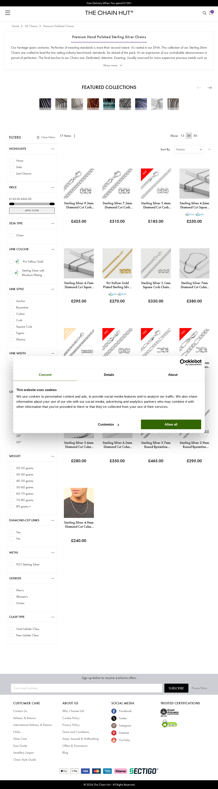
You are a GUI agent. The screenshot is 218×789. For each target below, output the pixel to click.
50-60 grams (24, 487)
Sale (19, 167)
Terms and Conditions (75, 732)
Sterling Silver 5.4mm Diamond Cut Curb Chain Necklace (156, 205)
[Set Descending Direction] (209, 149)
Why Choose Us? (73, 711)
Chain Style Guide (24, 759)
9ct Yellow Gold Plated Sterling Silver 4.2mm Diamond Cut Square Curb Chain (117, 285)
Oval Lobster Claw (27, 629)
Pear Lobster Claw (27, 635)
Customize (106, 424)
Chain (20, 235)
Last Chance (23, 173)
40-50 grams (24, 480)
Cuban (20, 313)
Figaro (20, 333)
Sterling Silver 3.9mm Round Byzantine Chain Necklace (194, 445)
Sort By (165, 149)
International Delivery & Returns (32, 725)
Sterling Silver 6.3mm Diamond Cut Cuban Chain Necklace (117, 445)
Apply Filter (32, 210)
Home (16, 26)
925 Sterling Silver (27, 564)
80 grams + (23, 506)
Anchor (20, 301)
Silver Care (20, 739)
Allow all (171, 424)
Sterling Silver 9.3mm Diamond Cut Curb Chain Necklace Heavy (78, 205)
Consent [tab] (45, 374)
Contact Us (20, 711)
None (19, 160)
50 (195, 136)
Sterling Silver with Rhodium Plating (33, 273)
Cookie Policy (71, 718)
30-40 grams (24, 474)
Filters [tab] (15, 137)
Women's (22, 596)
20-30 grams (24, 468)
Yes (18, 532)
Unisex (20, 603)
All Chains (31, 26)
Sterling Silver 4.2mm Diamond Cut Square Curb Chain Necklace (194, 205)
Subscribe (176, 688)
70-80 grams (24, 500)
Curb (19, 320)
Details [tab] (109, 374)
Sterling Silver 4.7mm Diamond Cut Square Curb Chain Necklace (79, 285)
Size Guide (20, 746)
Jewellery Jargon (23, 752)
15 (182, 136)
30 (189, 136)
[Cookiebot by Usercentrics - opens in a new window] (183, 362)
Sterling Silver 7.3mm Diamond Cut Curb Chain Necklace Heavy (117, 205)
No (18, 538)
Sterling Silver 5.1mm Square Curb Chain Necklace (156, 285)
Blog (65, 752)
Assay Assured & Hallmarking (80, 739)
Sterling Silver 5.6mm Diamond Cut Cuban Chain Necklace (78, 445)
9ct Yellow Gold (33, 261)
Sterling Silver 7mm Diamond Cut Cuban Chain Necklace (194, 285)
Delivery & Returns (24, 718)
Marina (20, 339)
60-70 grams (24, 493)
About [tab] (173, 374)
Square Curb (24, 326)
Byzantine (22, 307)
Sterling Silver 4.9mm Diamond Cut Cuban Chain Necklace (78, 524)
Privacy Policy (199, 688)
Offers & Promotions (74, 746)
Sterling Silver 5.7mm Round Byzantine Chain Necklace (156, 445)
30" (18, 442)
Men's (20, 590)
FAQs (16, 732)
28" (18, 435)
